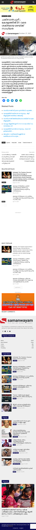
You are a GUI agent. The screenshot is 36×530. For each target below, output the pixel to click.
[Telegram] (5, 331)
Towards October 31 (27, 142)
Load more (17, 287)
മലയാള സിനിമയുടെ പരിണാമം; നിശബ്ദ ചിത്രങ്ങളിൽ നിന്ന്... (22, 386)
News (9, 16)
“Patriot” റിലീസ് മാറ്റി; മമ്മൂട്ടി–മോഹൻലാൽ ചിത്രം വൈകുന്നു (22, 395)
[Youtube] (10, 331)
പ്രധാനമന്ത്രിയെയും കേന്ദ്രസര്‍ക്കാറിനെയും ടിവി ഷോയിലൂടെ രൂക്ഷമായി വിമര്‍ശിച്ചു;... (21, 433)
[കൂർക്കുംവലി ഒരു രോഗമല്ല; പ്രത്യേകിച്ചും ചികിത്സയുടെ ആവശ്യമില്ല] (6, 462)
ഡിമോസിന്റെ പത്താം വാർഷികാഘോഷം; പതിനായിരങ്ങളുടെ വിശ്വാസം (22, 441)
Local (14, 444)
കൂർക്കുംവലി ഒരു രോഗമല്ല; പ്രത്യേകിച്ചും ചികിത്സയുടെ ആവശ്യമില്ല (21, 460)
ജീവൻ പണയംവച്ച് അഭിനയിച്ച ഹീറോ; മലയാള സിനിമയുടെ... (22, 405)
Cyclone (8, 142)
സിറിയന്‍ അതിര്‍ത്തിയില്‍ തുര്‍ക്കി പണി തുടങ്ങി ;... (22, 469)
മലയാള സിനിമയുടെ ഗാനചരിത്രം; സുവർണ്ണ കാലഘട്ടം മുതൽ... (23, 376)
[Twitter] (7, 331)
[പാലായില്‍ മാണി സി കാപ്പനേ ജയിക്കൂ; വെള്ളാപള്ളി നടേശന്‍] (6, 424)
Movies (3, 192)
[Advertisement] (18, 224)
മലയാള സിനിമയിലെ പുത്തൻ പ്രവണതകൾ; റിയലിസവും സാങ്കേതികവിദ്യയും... (22, 368)
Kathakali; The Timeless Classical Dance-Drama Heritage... (22, 357)
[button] (2, 2)
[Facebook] (3, 331)
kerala (19, 142)
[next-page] (5, 205)
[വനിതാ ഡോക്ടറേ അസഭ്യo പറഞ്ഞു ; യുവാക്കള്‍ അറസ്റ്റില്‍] (6, 452)
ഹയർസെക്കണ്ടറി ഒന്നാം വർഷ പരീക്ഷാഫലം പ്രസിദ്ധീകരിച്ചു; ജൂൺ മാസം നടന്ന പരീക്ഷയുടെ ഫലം (17, 512)
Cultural (4, 182)
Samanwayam (13, 33)
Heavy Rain (14, 142)
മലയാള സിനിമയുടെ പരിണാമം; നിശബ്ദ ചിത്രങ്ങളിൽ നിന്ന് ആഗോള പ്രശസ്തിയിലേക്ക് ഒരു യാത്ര (23, 280)
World (14, 471)
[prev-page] (3, 205)
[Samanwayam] (3, 33)
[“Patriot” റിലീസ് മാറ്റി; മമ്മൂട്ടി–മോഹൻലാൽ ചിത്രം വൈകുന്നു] (6, 398)
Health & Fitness (16, 463)
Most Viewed (4, 16)
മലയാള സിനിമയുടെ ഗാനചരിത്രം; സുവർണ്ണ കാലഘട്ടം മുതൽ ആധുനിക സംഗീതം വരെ (23, 198)
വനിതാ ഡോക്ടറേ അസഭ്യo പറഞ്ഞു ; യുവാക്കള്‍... (21, 450)
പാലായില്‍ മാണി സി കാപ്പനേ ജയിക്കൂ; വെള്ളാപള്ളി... (21, 421)
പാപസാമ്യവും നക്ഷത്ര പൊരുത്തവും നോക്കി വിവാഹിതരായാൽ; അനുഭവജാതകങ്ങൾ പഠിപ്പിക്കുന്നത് (9, 159)
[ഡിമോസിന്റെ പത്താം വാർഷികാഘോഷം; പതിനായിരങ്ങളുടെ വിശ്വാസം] (6, 443)
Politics (14, 424)
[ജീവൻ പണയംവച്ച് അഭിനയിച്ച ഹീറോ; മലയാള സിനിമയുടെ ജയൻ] (6, 408)
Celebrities (15, 436)
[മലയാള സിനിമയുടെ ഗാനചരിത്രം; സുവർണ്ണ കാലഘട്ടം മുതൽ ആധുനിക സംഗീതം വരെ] (6, 199)
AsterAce (10, 526)
